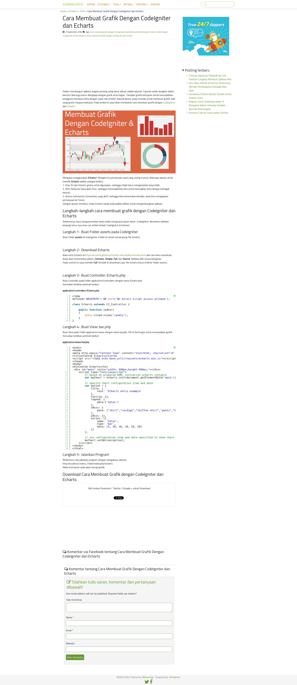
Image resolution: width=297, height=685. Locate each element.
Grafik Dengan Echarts (82, 35)
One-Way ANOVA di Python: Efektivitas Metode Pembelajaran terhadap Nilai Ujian (210, 86)
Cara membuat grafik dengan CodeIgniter (107, 31)
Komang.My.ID (73, 4)
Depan (91, 4)
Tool (116, 4)
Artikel (128, 4)
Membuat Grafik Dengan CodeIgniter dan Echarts (112, 35)
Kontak (155, 4)
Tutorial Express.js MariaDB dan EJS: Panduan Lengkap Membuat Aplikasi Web (210, 77)
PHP (82, 11)
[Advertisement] (119, 64)
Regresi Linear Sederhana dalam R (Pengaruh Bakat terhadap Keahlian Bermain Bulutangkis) (207, 105)
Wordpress (174, 677)
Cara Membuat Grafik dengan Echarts (140, 31)
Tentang (140, 4)
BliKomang (147, 677)
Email (69, 630)
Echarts (73, 11)
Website (70, 643)
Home (63, 11)
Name (70, 617)
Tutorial (103, 4)
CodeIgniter (169, 102)
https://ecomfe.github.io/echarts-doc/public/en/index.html (115, 255)
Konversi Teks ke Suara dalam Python (208, 113)
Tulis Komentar (74, 600)
